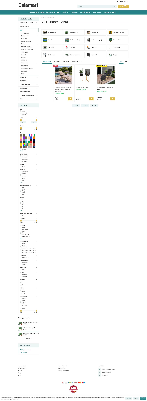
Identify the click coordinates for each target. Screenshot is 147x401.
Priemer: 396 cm (26, 236)
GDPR (20, 370)
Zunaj (23, 269)
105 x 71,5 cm (25, 229)
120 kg (23, 192)
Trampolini (24, 55)
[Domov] (41, 17)
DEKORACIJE (97, 12)
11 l (22, 204)
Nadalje (28, 338)
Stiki (19, 375)
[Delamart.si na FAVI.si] (73, 389)
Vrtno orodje (24, 63)
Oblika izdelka (24, 260)
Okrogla (23, 264)
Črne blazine (25, 159)
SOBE (21, 99)
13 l (22, 203)
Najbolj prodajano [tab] (77, 61)
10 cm (23, 227)
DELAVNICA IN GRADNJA (27, 95)
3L (22, 208)
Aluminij (24, 176)
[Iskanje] (115, 6)
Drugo (22, 74)
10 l (22, 201)
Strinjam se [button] (143, 398)
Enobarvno (24, 274)
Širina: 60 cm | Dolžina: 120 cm (29, 248)
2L (22, 206)
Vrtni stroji (24, 60)
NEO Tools (24, 305)
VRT (59, 12)
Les (22, 175)
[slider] (21, 120)
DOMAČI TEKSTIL (85, 12)
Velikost (22, 225)
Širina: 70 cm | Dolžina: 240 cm (29, 252)
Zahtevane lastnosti (26, 213)
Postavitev (23, 267)
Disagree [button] (136, 398)
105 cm (23, 243)
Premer (22, 218)
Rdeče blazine (25, 156)
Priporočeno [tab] (47, 61)
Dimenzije (23, 255)
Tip (21, 109)
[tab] (121, 61)
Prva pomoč (24, 352)
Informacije (22, 366)
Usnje (23, 180)
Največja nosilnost (25, 185)
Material (22, 169)
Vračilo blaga (61, 368)
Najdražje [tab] (66, 61)
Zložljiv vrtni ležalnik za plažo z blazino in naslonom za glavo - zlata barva (63, 89)
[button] (127, 6)
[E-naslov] (117, 2)
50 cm (23, 245)
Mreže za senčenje (26, 46)
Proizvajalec (23, 296)
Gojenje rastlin (25, 36)
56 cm (23, 291)
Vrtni (23, 215)
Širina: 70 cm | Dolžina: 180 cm (29, 250)
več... (21, 182)
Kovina (23, 178)
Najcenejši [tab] (57, 61)
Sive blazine (25, 157)
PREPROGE (74, 12)
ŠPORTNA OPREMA (109, 12)
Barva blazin (23, 154)
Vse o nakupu (62, 366)
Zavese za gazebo (26, 41)
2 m (23, 289)
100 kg (23, 189)
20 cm (23, 233)
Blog (19, 373)
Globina (22, 164)
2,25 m (23, 293)
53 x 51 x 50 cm (25, 234)
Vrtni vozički (24, 52)
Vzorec (22, 272)
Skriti (21, 150)
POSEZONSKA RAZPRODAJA (36, 12)
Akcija (23, 111)
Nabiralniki (24, 71)
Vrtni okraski (24, 65)
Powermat (24, 298)
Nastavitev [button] (128, 398)
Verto (23, 303)
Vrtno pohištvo (25, 33)
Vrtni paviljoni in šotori (27, 68)
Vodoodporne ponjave (27, 49)
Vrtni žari (23, 57)
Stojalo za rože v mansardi (83, 87)
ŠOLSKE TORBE (50, 12)
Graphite (24, 302)
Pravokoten (24, 262)
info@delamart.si (25, 350)
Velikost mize (24, 241)
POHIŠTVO (65, 12)
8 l (22, 199)
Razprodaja (24, 112)
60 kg (23, 194)
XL (22, 284)
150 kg (23, 191)
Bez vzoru (24, 276)
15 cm (23, 231)
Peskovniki (24, 38)
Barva (21, 133)
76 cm (23, 166)
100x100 (24, 149)
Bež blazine (24, 161)
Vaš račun (123, 1)
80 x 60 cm (24, 247)
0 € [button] (123, 6)
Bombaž (24, 173)
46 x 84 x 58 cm (25, 257)
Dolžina (22, 126)
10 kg (23, 187)
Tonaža (22, 197)
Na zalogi (24, 114)
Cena (21, 117)
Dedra (23, 300)
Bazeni (23, 44)
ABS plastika (25, 171)
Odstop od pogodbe (63, 370)
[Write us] (99, 375)
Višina (21, 288)
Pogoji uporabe (22, 368)
